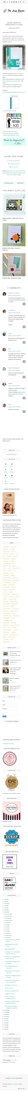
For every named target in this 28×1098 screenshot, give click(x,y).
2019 (5, 907)
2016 (5, 1010)
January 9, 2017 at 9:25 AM (14, 312)
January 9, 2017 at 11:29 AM (14, 335)
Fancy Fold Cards (15, 580)
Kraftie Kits (11, 596)
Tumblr (5, 483)
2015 (5, 1012)
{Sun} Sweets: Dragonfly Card (11, 990)
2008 (5, 1027)
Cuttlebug (10, 570)
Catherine (11, 310)
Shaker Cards (6, 620)
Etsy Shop (12, 466)
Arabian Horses (6, 558)
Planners (12, 606)
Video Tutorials (6, 632)
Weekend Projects (13, 634)
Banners (12, 561)
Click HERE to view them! (8, 743)
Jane (9, 348)
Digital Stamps (9, 172)
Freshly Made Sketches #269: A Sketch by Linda (14, 92)
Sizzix (12, 620)
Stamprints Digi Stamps (14, 625)
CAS (9, 565)
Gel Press (5, 589)
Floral (14, 582)
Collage (9, 568)
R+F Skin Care (11, 483)
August (7, 922)
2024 (5, 899)
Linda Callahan (13, 293)
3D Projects (5, 549)
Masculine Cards (21, 172)
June (6, 926)
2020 (5, 905)
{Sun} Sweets (9, 170)
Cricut (4, 570)
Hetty (10, 404)
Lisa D (10, 333)
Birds (13, 563)
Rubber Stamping (17, 174)
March (6, 933)
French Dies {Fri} (11, 584)
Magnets (5, 599)
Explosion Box (15, 577)
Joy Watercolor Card (9, 993)
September (7, 920)
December (7, 914)
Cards (14, 170)
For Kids (4, 584)
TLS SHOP (5, 466)
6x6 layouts (12, 549)
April (6, 931)
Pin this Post (15, 167)
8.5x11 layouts (6, 551)
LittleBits (17, 596)
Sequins (12, 618)
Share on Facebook (14, 160)
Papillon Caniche (14, 603)
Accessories (8, 556)
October (7, 918)
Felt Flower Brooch (7, 582)
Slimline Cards (6, 622)
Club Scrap (18, 170)
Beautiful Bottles (6, 563)
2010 (5, 1022)
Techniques (14, 627)
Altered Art (15, 556)
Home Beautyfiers (15, 594)
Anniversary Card (9, 988)
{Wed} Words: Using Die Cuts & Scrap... (13, 219)
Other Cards (10, 174)
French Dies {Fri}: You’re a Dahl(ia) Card (15, 661)
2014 (5, 1014)
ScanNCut (14, 613)
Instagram (5, 477)
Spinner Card (5, 625)
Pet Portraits (5, 606)
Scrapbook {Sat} (6, 618)
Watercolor (5, 634)
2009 (5, 1025)
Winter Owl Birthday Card (12, 278)
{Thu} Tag (12, 639)
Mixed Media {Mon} (13, 601)
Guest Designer (12, 589)
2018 (5, 909)
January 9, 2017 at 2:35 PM (14, 370)
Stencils (4, 627)
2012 (5, 1018)
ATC (4, 556)
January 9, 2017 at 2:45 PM (14, 385)
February (7, 935)
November (7, 916)
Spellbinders (13, 622)
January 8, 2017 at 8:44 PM (14, 295)
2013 (5, 1016)
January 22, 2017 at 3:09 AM (14, 406)
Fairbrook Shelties (7, 580)
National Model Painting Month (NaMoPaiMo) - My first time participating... (15, 670)
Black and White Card (10, 949)
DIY (14, 570)
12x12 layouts (6, 546)
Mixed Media (5, 601)
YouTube (12, 477)
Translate (13, 1062)
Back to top (21, 1088)
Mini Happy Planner (13, 599)
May (6, 929)
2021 (5, 903)
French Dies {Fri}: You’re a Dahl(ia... (11, 249)
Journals (5, 596)
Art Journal (5, 561)
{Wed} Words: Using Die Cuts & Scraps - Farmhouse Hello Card (15, 653)
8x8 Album (13, 551)
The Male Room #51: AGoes (10, 110)
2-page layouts (13, 546)
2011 (5, 1020)
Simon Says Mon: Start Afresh (10, 131)
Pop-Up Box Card (15, 608)
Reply (24, 303)
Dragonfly (15, 172)
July (6, 924)
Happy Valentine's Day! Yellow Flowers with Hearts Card (15, 688)
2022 (5, 901)
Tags (9, 627)
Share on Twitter (15, 163)
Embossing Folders (7, 577)
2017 (5, 912)
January (7, 937)
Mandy (10, 383)
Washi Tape (13, 632)
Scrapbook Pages (16, 615)
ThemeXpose (15, 1084)
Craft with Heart (16, 568)
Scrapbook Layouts (7, 615)
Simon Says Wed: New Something (11, 133)
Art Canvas (13, 558)
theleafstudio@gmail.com (12, 454)
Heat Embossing (6, 594)
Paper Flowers (6, 603)
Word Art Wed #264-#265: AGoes (11, 135)
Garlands (13, 587)
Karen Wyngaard (14, 368)
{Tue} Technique (6, 641)
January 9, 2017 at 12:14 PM (14, 351)
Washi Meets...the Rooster (11, 985)
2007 (5, 1029)
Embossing (13, 575)
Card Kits (14, 565)
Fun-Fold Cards (6, 587)
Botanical (5, 565)
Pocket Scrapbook (6, 608)
